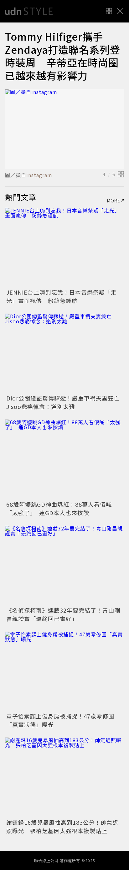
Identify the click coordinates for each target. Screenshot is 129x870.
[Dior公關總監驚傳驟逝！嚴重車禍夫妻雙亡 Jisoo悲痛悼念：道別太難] (64, 353)
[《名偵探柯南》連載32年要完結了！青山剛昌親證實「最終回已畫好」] (64, 565)
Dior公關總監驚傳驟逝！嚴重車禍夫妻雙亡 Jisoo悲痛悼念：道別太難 (66, 402)
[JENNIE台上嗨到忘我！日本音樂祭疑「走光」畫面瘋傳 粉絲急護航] (64, 247)
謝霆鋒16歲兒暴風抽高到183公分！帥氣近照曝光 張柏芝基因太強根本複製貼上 (62, 826)
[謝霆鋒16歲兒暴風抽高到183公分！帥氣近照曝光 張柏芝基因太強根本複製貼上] (64, 777)
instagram (39, 175)
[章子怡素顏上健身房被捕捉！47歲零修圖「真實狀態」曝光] (64, 671)
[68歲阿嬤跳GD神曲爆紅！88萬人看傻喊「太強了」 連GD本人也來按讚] (64, 459)
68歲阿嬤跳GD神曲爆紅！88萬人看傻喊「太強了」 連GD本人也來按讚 (59, 508)
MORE (113, 200)
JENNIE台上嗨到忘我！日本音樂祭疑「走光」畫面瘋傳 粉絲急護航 (61, 296)
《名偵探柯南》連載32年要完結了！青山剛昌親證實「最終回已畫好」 (63, 614)
